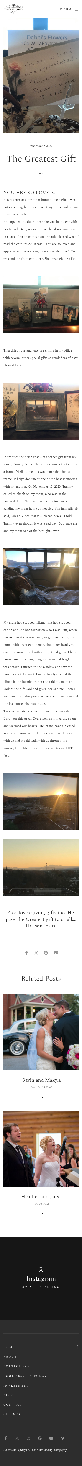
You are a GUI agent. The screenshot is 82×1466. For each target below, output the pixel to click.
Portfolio (14, 1366)
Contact (13, 1405)
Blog (8, 1395)
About (10, 1357)
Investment (16, 1386)
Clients (11, 1414)
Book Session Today (25, 1376)
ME (41, 173)
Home (9, 1347)
